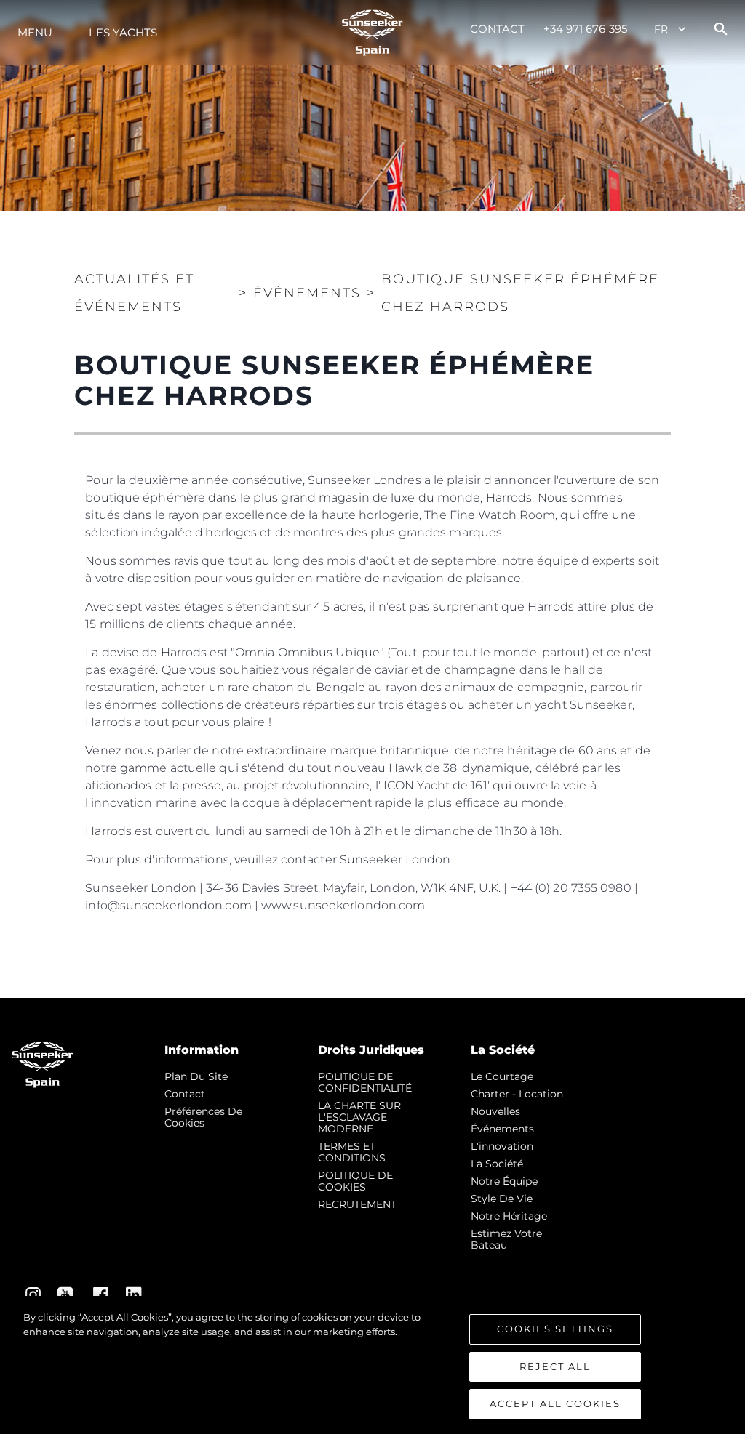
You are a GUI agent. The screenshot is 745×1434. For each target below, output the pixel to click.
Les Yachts (123, 32)
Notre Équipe (504, 1181)
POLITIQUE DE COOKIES (355, 1181)
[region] (372, 1365)
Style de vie (502, 1198)
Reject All (555, 1366)
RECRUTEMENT (357, 1204)
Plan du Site (196, 1076)
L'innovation (502, 1146)
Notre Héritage (509, 1215)
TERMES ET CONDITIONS (352, 1152)
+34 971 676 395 (585, 29)
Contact (497, 29)
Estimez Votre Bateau (506, 1239)
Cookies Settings (555, 1328)
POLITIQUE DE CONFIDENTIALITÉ (365, 1082)
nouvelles (495, 1111)
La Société (497, 1163)
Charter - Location (517, 1093)
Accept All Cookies (555, 1403)
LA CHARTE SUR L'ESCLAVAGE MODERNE (359, 1117)
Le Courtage (502, 1076)
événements (502, 1128)
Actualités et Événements (134, 293)
